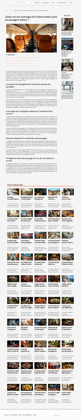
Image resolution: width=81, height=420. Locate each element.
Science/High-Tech (61, 2)
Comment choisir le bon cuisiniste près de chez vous (54, 242)
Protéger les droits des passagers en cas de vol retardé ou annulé (23, 66)
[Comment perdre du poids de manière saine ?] (40, 257)
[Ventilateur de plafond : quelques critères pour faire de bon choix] (40, 343)
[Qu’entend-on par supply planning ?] (27, 365)
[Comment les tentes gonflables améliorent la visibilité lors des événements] (27, 235)
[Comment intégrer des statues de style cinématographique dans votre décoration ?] (27, 213)
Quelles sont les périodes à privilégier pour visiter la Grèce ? (67, 287)
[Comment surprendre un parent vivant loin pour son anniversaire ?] (27, 343)
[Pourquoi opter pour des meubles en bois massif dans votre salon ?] (13, 235)
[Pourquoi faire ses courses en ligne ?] (40, 300)
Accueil (6, 10)
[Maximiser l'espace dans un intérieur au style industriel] (54, 213)
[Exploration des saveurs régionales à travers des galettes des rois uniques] (68, 213)
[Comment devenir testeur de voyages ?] (54, 257)
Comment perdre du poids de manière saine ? (39, 264)
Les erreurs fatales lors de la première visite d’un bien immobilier (67, 33)
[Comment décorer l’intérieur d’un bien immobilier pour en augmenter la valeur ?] (68, 257)
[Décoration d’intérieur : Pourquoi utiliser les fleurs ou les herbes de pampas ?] (27, 322)
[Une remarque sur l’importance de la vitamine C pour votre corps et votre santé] (27, 387)
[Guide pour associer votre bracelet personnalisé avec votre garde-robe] (68, 191)
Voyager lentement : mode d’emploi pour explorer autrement (27, 200)
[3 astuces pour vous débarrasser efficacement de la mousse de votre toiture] (68, 300)
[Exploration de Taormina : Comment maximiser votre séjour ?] (54, 191)
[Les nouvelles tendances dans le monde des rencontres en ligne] (40, 213)
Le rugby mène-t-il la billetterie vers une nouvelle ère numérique (66, 54)
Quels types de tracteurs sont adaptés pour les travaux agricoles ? (54, 330)
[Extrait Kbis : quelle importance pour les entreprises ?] (13, 365)
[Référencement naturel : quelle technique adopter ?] (13, 278)
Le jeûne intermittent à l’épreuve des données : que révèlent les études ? (67, 97)
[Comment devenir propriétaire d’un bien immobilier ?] (40, 365)
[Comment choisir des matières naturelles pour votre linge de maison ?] (13, 213)
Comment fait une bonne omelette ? (53, 307)
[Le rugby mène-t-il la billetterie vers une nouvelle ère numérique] (67, 44)
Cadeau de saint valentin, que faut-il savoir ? (40, 286)
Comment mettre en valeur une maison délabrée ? (13, 307)
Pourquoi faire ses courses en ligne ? (39, 307)
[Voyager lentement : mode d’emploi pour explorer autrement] (27, 191)
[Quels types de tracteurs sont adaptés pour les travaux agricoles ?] (54, 322)
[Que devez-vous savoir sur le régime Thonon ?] (27, 300)
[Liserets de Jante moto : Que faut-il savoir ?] (54, 278)
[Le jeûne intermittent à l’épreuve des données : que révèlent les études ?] (67, 87)
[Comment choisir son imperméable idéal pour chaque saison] (40, 235)
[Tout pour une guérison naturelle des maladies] (13, 387)
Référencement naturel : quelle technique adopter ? (12, 287)
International (45, 2)
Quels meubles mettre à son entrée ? (66, 394)
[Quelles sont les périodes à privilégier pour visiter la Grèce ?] (68, 278)
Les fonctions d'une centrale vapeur (40, 328)
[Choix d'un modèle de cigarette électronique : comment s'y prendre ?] (54, 387)
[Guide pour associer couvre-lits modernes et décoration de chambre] (68, 235)
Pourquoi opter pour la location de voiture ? (67, 351)
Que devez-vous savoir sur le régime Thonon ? (27, 307)
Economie (37, 2)
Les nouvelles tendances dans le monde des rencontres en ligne (40, 221)
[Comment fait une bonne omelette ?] (54, 300)
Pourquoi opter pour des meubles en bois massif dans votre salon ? (12, 243)
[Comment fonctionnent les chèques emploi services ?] (27, 278)
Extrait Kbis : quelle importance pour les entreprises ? (13, 373)
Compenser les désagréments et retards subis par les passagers (23, 57)
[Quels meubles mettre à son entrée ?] (68, 387)
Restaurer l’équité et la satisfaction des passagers (20, 63)
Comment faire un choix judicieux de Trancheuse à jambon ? (40, 395)
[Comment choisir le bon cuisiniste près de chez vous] (54, 235)
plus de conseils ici (21, 91)
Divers (70, 2)
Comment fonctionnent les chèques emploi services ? (26, 287)
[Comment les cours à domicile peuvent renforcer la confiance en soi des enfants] (13, 257)
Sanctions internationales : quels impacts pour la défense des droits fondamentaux (67, 75)
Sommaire (11, 55)
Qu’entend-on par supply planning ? (26, 372)
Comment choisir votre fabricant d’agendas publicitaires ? (53, 373)
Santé (53, 2)
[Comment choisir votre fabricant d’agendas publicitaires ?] (54, 365)
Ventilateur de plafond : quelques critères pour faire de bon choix (40, 352)
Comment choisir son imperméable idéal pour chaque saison (39, 243)
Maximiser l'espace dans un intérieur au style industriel (54, 221)
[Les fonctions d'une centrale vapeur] (40, 322)
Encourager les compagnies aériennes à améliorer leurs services (23, 60)
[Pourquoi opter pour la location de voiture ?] (68, 343)
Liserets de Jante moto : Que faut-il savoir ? (53, 286)
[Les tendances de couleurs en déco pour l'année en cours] (27, 257)
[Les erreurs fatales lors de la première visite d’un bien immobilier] (67, 24)
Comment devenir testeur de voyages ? (53, 264)
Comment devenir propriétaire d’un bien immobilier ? (40, 373)
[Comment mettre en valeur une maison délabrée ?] (13, 300)
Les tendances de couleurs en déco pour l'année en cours (26, 265)
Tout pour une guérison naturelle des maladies (12, 394)
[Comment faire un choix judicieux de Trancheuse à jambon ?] (40, 387)
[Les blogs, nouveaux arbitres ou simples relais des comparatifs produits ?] (13, 191)
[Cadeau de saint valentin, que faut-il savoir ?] (40, 278)
